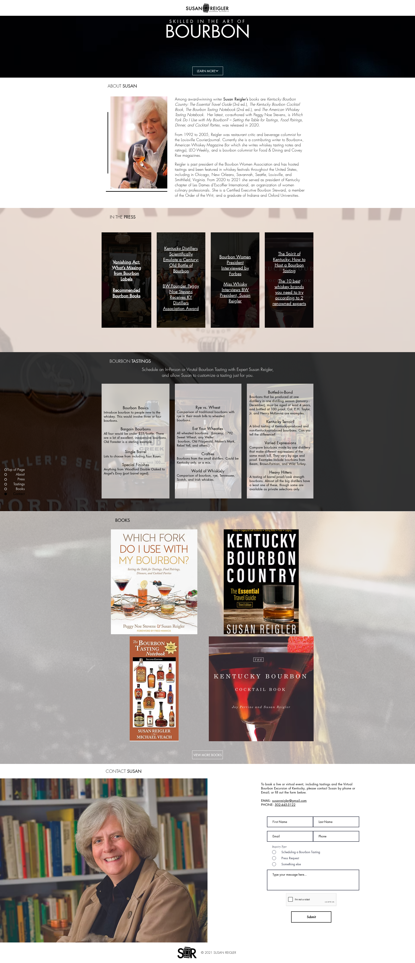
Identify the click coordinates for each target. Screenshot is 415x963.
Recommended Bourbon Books (126, 293)
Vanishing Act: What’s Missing (126, 264)
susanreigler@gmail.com (289, 801)
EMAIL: (266, 801)
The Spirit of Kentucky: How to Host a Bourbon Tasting (289, 262)
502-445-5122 (285, 805)
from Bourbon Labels (126, 276)
